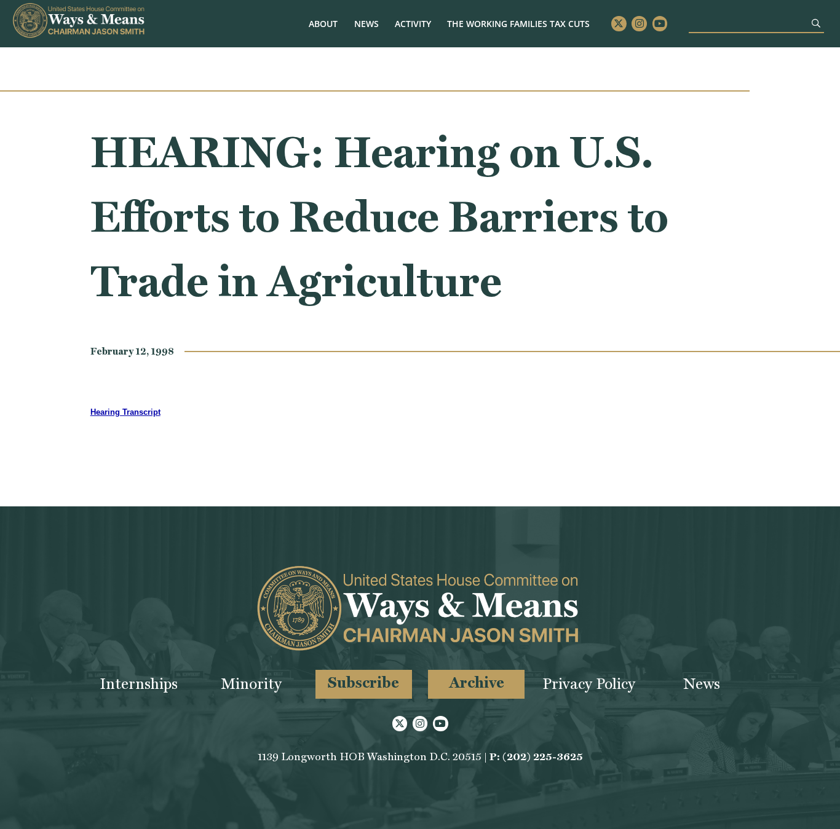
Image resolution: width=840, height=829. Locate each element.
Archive (476, 682)
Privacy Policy (588, 684)
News (366, 23)
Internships (139, 684)
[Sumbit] (816, 23)
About (323, 23)
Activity (413, 23)
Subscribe (363, 682)
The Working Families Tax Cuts (518, 23)
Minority (251, 684)
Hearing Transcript (125, 412)
